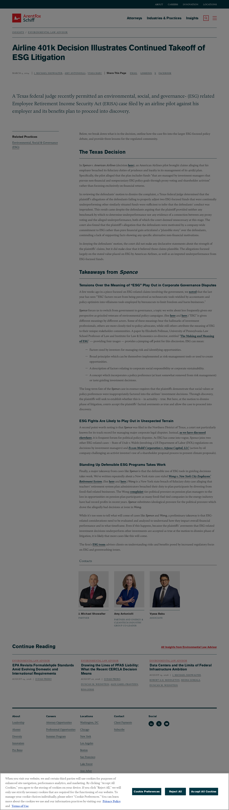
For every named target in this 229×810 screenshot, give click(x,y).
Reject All (175, 791)
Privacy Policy (112, 801)
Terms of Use (20, 806)
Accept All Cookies (203, 791)
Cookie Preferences (147, 791)
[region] (114, 791)
